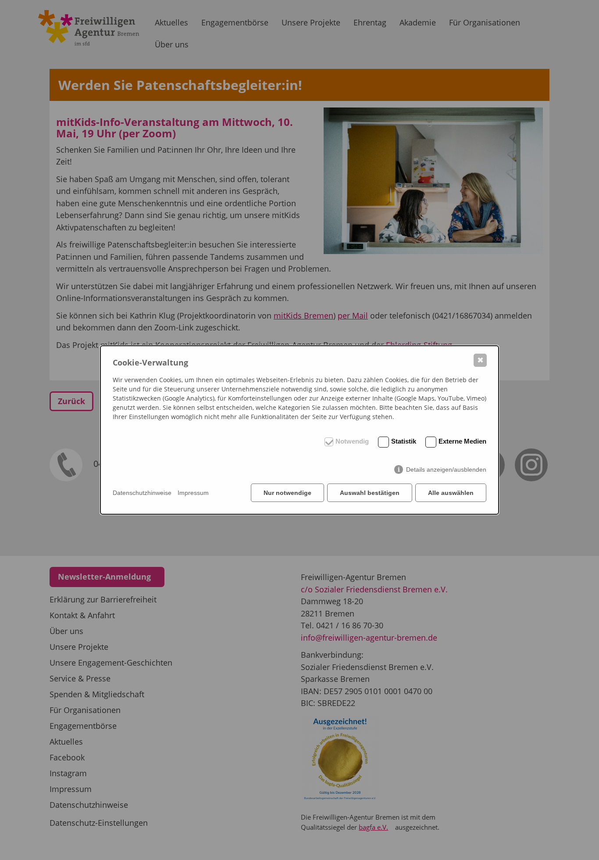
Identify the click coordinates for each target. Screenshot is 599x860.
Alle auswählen (451, 492)
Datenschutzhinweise (142, 492)
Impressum (193, 492)
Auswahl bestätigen (369, 492)
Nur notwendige (287, 492)
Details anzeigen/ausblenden (446, 469)
